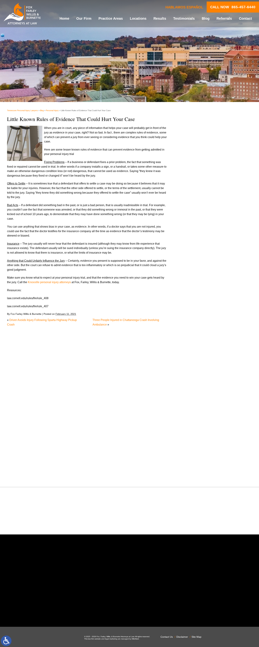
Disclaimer (182, 636)
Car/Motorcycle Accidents (201, 284)
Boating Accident (195, 271)
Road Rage (192, 428)
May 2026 (191, 225)
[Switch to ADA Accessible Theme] (6, 641)
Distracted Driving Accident (202, 307)
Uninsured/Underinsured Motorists (206, 464)
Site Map (196, 636)
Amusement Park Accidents (202, 262)
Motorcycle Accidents (198, 374)
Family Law (192, 334)
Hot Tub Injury (193, 356)
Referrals (224, 18)
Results (159, 18)
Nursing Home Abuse (198, 388)
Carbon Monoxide (196, 289)
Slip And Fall (193, 433)
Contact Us (167, 636)
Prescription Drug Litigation (202, 419)
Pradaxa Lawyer (195, 410)
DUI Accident (193, 325)
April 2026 (191, 229)
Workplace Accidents (198, 469)
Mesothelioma (194, 370)
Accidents (191, 257)
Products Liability (195, 424)
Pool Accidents (194, 406)
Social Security (194, 437)
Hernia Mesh (193, 352)
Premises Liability (196, 415)
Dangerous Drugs (196, 298)
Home (64, 18)
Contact (245, 18)
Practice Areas (110, 18)
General (190, 347)
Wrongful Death (195, 473)
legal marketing (111, 639)
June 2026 (191, 220)
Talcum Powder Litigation (201, 446)
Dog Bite (190, 316)
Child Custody (194, 338)
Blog (205, 18)
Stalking (190, 442)
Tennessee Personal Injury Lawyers (22, 110)
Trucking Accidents (197, 460)
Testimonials (184, 18)
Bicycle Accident (195, 266)
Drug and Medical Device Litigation (207, 320)
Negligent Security (196, 384)
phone (59, 612)
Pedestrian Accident (197, 397)
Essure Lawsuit (194, 329)
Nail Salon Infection (197, 379)
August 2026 (193, 211)
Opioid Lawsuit (194, 392)
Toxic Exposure (194, 451)
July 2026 (191, 216)
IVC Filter (191, 361)
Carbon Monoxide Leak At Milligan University (213, 181)
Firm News (192, 343)
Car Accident (193, 280)
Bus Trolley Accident (198, 275)
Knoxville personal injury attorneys (49, 282)
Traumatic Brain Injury (198, 455)
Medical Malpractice (197, 365)
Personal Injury (52, 110)
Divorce (190, 311)
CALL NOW (232, 7)
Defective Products (197, 302)
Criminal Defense (196, 293)
